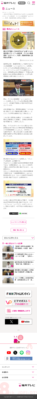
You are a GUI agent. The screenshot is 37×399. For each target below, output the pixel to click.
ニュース (11, 12)
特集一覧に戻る (18, 230)
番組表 (22, 3)
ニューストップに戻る (18, 222)
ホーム (4, 12)
